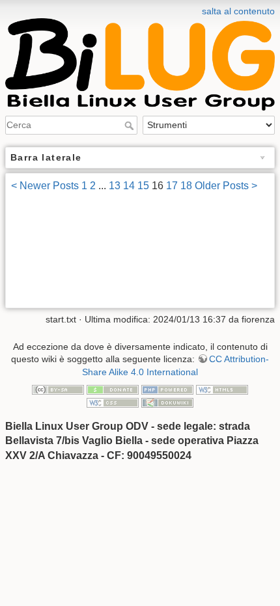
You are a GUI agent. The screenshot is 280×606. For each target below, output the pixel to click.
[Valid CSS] (113, 402)
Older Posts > (226, 185)
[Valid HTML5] (222, 389)
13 (114, 185)
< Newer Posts (45, 185)
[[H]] (140, 8)
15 (143, 185)
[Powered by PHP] (167, 389)
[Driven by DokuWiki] (167, 402)
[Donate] (113, 389)
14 (129, 185)
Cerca (130, 125)
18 (186, 185)
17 (172, 185)
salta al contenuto (238, 11)
